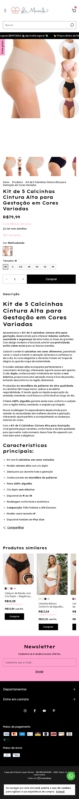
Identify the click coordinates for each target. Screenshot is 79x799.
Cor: (13, 242)
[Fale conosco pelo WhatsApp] (71, 776)
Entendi (60, 791)
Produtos (17, 182)
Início (6, 182)
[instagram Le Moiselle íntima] (25, 710)
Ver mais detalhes (16, 228)
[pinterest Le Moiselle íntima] (53, 710)
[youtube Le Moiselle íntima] (44, 710)
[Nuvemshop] (40, 778)
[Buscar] (71, 25)
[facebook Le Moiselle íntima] (34, 710)
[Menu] (6, 11)
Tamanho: (10, 260)
